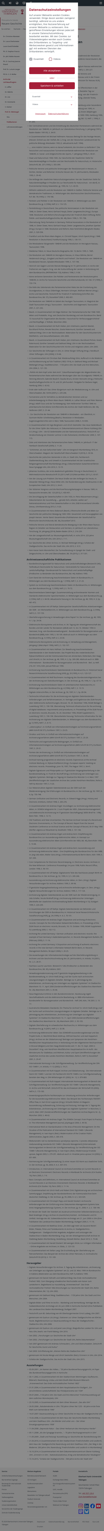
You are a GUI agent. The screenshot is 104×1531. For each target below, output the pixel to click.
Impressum (40, 113)
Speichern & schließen (52, 85)
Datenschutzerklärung (58, 113)
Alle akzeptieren (52, 70)
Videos (57, 59)
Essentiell (39, 59)
